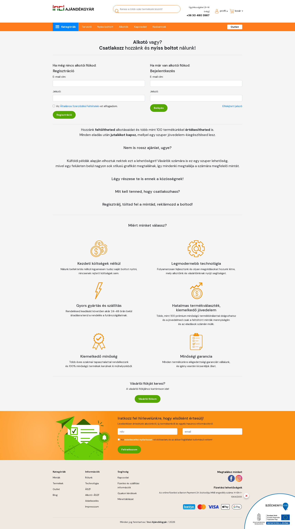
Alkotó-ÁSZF (92, 495)
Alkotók (123, 27)
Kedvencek (159, 27)
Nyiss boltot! (105, 27)
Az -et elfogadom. (87, 106)
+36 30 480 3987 (198, 15)
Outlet (235, 26)
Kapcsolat (140, 27)
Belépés (159, 107)
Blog (55, 495)
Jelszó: (57, 91)
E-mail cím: (59, 77)
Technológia (92, 483)
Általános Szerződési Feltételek (79, 106)
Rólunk (89, 477)
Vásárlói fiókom (147, 398)
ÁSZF (88, 489)
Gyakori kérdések (127, 493)
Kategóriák (68, 27)
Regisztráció (64, 114)
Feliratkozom (129, 449)
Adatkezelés (92, 500)
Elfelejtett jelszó (232, 106)
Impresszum (92, 506)
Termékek (58, 483)
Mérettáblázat (126, 499)
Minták (56, 477)
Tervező (87, 27)
